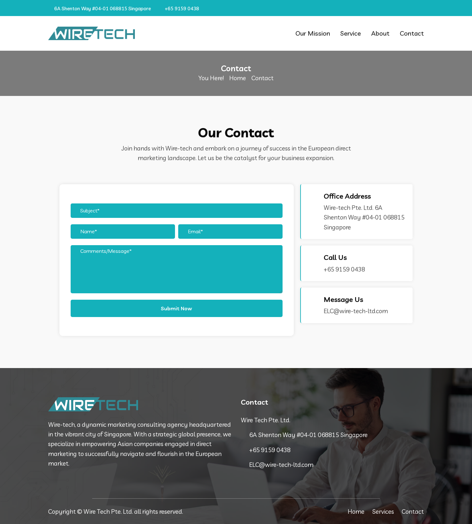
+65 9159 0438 (181, 8)
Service (350, 33)
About (380, 33)
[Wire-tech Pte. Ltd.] (91, 33)
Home (237, 78)
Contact (412, 33)
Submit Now (176, 308)
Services (383, 511)
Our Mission (312, 33)
